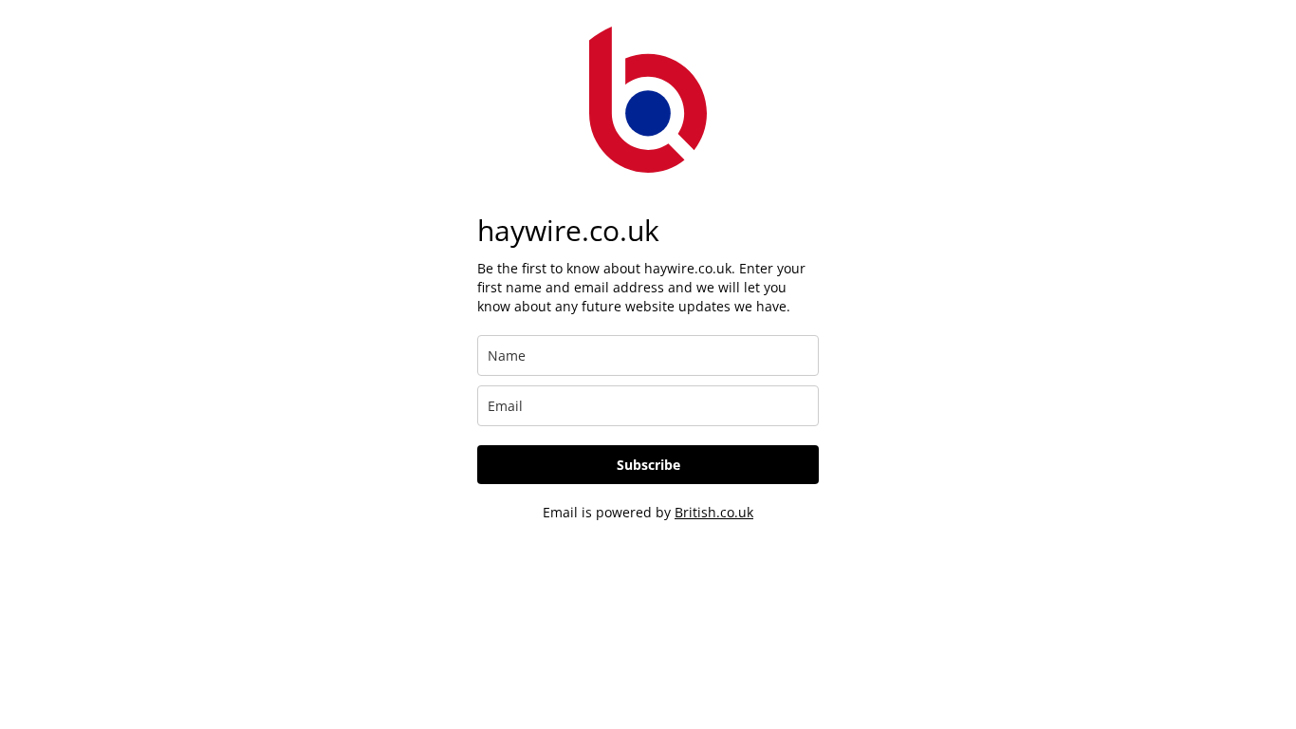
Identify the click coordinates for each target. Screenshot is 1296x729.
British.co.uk (714, 512)
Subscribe (648, 465)
